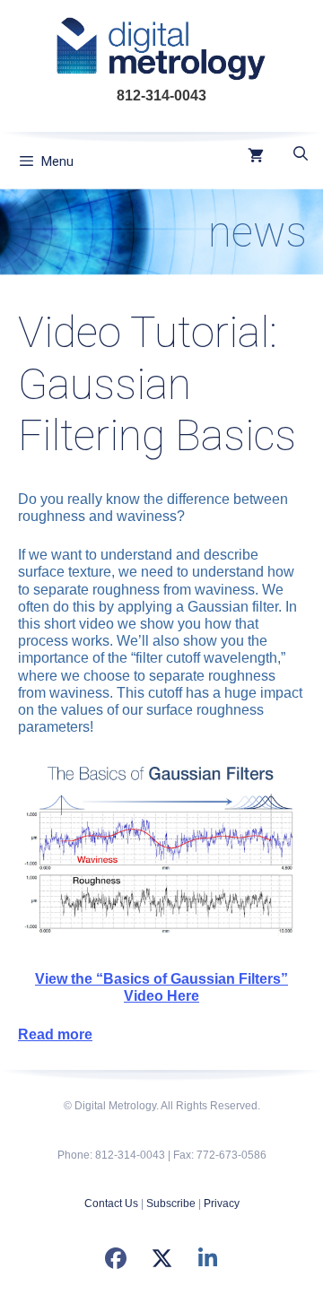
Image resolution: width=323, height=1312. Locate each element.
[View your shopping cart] (255, 157)
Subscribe (171, 1203)
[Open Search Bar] (300, 154)
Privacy (222, 1203)
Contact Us (111, 1203)
